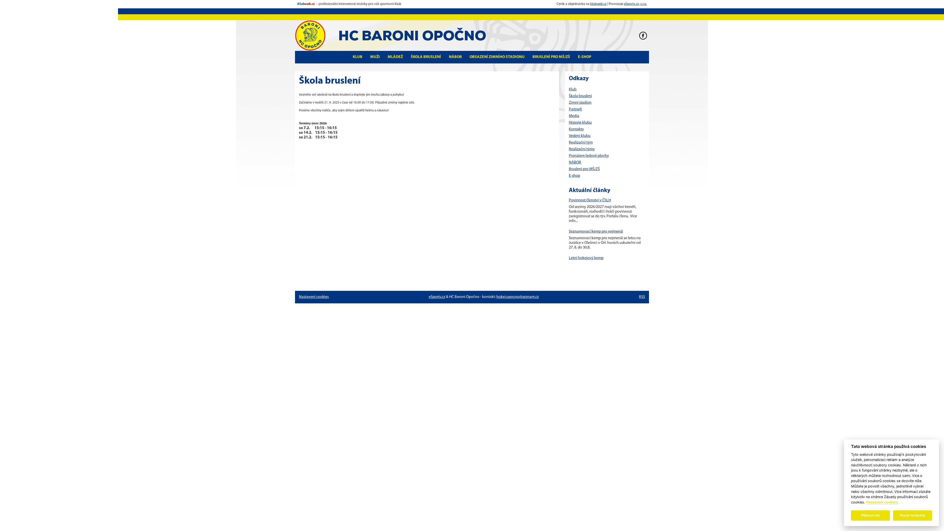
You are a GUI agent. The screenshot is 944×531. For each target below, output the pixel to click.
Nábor (455, 57)
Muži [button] (375, 57)
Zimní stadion (580, 103)
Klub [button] (357, 57)
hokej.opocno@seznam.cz (517, 297)
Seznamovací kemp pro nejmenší (596, 232)
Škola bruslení (426, 57)
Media (574, 116)
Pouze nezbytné (912, 515)
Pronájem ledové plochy (589, 156)
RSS (642, 297)
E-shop (584, 57)
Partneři (575, 109)
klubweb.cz (598, 4)
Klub (572, 89)
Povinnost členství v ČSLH (590, 200)
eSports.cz (437, 297)
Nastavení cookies (314, 297)
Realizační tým (581, 143)
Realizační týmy (582, 149)
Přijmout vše (870, 515)
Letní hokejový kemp (586, 258)
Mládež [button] (395, 57)
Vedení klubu (579, 136)
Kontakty (576, 129)
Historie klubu (580, 123)
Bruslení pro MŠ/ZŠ (551, 57)
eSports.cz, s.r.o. (635, 4)
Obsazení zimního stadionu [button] (497, 57)
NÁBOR (575, 162)
